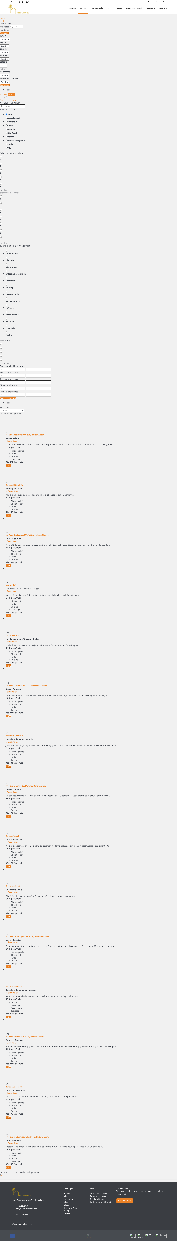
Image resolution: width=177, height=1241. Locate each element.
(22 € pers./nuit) (13, 1049)
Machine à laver (13, 301)
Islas (109, 8)
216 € (12, 1013)
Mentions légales (97, 1199)
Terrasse (10, 307)
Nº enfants (5, 71)
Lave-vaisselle (12, 294)
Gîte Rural (12, 133)
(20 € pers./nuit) (13, 1149)
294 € (12, 462)
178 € (12, 863)
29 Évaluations (12, 1143)
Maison (10, 136)
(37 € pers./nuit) (13, 447)
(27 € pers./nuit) (13, 999)
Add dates (4, 33)
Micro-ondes (11, 267)
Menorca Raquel (12, 836)
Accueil (72, 8)
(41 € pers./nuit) (13, 547)
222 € (12, 1063)
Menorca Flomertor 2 (14, 735)
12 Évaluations (12, 892)
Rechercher (4, 18)
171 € (12, 612)
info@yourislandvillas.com (27, 1208)
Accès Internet (12, 314)
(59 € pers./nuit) (13, 798)
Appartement (13, 118)
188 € (12, 762)
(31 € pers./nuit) (13, 497)
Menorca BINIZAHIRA (14, 485)
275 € (12, 662)
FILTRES (3, 21)
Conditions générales (99, 1193)
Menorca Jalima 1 (13, 886)
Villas (83, 8)
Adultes (3, 55)
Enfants (3, 62)
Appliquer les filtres (8, 398)
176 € (12, 813)
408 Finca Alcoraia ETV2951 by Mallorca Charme (25, 1036)
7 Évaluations (11, 792)
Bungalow (12, 121)
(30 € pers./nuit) (13, 898)
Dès (7, 462)
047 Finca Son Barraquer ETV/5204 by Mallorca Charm (27, 1137)
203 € (12, 712)
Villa (9, 148)
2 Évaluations (11, 641)
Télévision (10, 260)
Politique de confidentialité (101, 1202)
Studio (10, 144)
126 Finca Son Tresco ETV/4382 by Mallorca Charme (26, 685)
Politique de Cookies (98, 1196)
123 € (12, 963)
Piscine (9, 335)
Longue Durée (96, 8)
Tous (9, 114)
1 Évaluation (11, 591)
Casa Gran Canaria (13, 635)
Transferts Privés (134, 8)
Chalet (10, 125)
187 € (12, 512)
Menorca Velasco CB (14, 1087)
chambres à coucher (9, 78)
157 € (12, 1164)
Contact (163, 8)
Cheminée (10, 328)
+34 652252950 (22, 1206)
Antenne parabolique (16, 273)
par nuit (19, 462)
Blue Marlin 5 (11, 585)
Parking (9, 287)
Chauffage (10, 280)
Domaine (11, 129)
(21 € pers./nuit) (13, 648)
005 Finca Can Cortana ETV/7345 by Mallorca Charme (27, 535)
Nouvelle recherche (8, 100)
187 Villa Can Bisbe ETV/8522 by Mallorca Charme (25, 434)
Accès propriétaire (154, 2)
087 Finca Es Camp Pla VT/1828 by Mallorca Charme (26, 786)
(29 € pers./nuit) (13, 1099)
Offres (119, 8)
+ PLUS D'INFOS (124, 1200)
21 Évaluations (12, 742)
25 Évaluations (12, 491)
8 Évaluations (11, 441)
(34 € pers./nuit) (13, 597)
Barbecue (10, 321)
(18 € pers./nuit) (13, 698)
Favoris (165, 2)
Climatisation (12, 253)
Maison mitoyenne (16, 140)
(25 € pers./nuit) (13, 848)
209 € (12, 913)
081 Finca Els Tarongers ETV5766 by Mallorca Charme (27, 936)
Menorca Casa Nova (14, 986)
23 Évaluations (12, 942)
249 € (12, 562)
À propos (151, 8)
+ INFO (8, 465)
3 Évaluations (11, 541)
